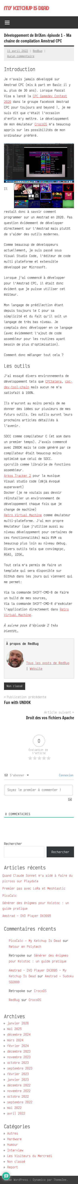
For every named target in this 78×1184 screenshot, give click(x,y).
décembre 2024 (19, 1034)
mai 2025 (14, 1029)
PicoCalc (9, 896)
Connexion (65, 775)
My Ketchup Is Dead (26, 8)
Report (12, 1167)
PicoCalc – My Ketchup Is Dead (35, 941)
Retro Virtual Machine (23, 515)
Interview (15, 1150)
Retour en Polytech (25, 947)
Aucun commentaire (20, 56)
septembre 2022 (19, 1102)
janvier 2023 (18, 1080)
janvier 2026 (18, 1023)
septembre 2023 (19, 1068)
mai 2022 (14, 1108)
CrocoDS (41, 124)
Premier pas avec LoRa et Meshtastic (33, 888)
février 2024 (18, 1046)
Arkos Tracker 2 (17, 476)
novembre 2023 (19, 1057)
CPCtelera (53, 381)
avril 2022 (16, 1113)
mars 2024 (15, 1040)
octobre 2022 (18, 1096)
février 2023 (18, 1074)
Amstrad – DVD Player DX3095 (26, 916)
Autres (12, 1133)
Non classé (15, 686)
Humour (12, 1145)
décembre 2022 (19, 1085)
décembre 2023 (19, 1051)
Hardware (14, 1139)
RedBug (37, 51)
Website (36, 669)
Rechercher (13, 844)
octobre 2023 (18, 1063)
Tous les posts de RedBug (47, 663)
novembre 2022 (19, 1091)
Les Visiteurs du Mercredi (29, 1156)
